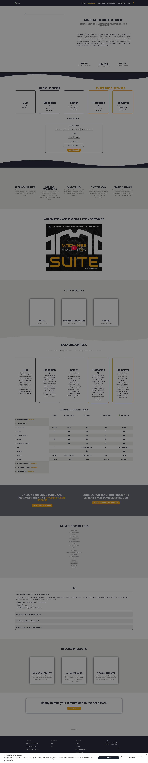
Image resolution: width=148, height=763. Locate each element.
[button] (49, 761)
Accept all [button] (109, 757)
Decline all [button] (132, 757)
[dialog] (74, 758)
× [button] (146, 754)
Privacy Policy (51, 759)
